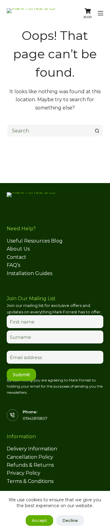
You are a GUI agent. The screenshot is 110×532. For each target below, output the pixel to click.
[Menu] (100, 13)
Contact (16, 257)
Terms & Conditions (30, 481)
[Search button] (97, 130)
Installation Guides (29, 273)
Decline (70, 520)
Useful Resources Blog (35, 241)
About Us (18, 249)
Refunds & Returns (30, 465)
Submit (21, 374)
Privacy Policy (23, 473)
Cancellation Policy (30, 457)
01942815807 (35, 418)
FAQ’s (13, 265)
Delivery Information (32, 449)
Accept (39, 520)
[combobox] (49, 130)
